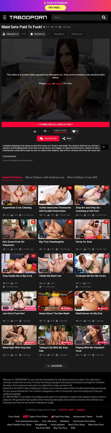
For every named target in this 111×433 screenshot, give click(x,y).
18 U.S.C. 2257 (66, 410)
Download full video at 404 (55, 124)
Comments (9, 156)
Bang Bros (59, 34)
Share (69, 138)
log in (49, 83)
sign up (59, 83)
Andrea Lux (77, 34)
